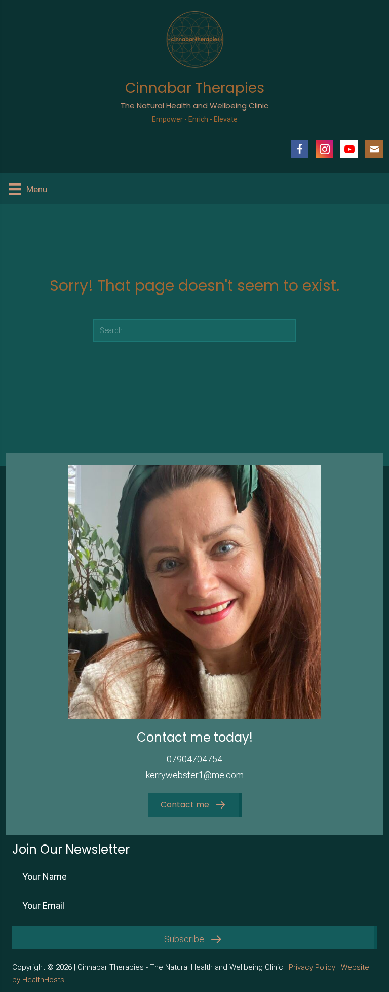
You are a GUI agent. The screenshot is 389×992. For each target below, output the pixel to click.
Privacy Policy (312, 967)
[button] (193, 805)
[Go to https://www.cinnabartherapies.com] (194, 70)
